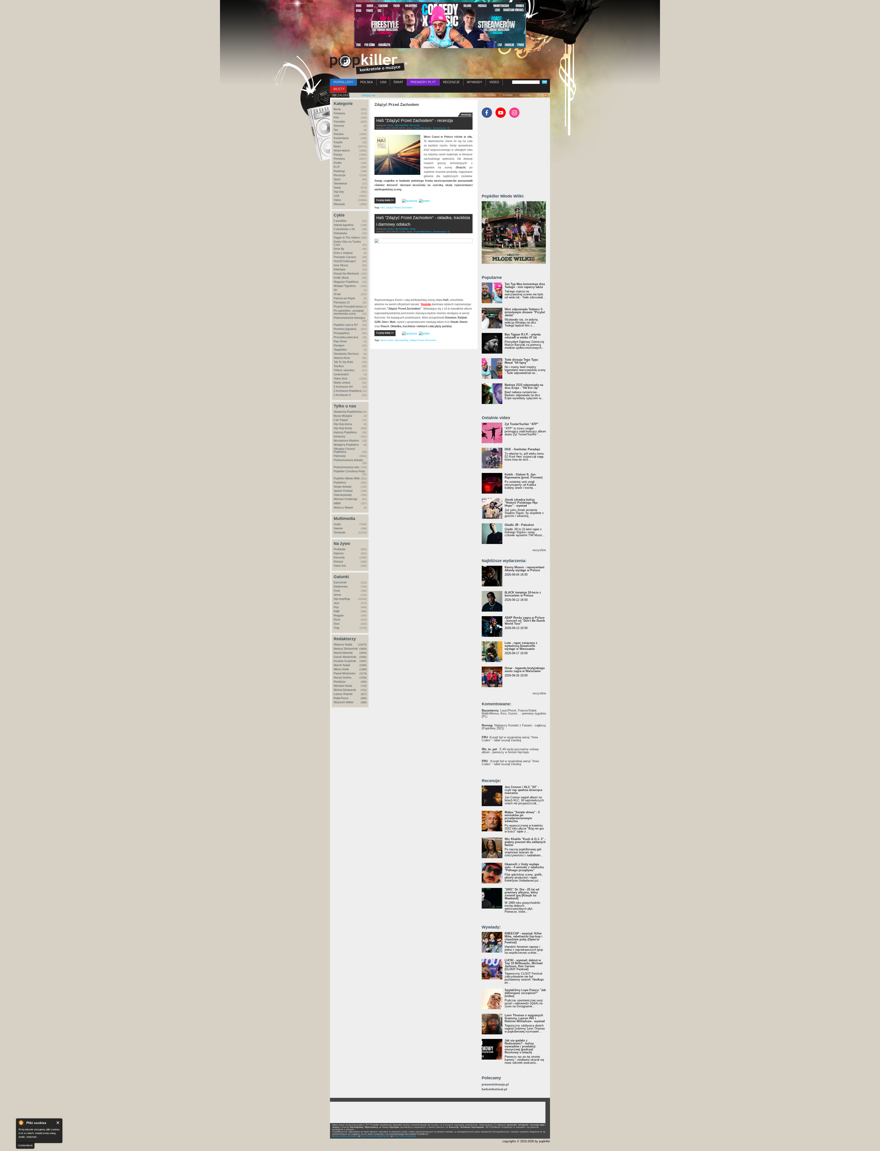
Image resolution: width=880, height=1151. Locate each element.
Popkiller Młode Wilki (347, 478)
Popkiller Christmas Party (349, 471)
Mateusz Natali (343, 644)
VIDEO (494, 82)
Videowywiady (343, 495)
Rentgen (339, 345)
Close (58, 1122)
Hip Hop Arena (343, 424)
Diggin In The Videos (347, 237)
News (337, 146)
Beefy (337, 109)
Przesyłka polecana (346, 337)
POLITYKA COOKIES (404, 1136)
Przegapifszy (342, 333)
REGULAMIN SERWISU (345, 1136)
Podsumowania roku (346, 467)
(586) (364, 702)
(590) (364, 698)
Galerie (338, 528)
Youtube (426, 304)
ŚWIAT (398, 82)
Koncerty (339, 557)
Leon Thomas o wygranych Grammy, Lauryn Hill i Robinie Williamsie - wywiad (525, 1018)
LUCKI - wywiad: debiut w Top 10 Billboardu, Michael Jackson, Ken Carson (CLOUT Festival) (524, 965)
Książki (338, 142)
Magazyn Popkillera (346, 281)
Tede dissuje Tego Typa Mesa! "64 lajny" (521, 361)
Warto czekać (342, 382)
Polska (338, 154)
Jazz (336, 603)
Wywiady (339, 204)
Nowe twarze (342, 150)
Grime (337, 594)
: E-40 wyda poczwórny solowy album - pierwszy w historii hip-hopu (510, 750)
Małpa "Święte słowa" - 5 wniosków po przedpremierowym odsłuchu (522, 816)
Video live (340, 565)
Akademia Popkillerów (348, 411)
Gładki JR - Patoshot (519, 525)
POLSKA (366, 82)
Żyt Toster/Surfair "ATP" (522, 424)
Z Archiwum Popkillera (347, 391)
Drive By (339, 248)
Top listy (339, 191)
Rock (337, 619)
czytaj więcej (25, 1145)
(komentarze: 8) (441, 128)
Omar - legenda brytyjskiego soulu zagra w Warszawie (525, 669)
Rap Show (340, 341)
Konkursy (339, 436)
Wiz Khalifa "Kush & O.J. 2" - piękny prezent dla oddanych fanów (525, 842)
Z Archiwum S (342, 395)
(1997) (363, 661)
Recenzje (340, 175)
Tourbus (339, 366)
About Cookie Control (20, 1122)
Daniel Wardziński (345, 657)
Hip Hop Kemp (343, 428)
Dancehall (340, 582)
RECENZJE (451, 82)
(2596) (363, 657)
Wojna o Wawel (343, 507)
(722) (364, 685)
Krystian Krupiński (345, 661)
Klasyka (339, 134)
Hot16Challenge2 (345, 261)
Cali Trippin (341, 420)
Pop (336, 607)
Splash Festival (343, 490)
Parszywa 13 (342, 302)
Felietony (339, 113)
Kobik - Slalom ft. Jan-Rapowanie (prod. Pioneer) (523, 476)
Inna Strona (341, 265)
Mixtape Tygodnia (345, 286)
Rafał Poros (341, 698)
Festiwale (340, 549)
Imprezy (339, 553)
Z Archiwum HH (343, 386)
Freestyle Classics (345, 257)
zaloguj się (368, 95)
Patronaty (490, 95)
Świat (337, 187)
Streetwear (340, 183)
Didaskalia (340, 233)
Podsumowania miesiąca (349, 317)
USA (383, 82)
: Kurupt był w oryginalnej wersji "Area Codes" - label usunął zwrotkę (510, 739)
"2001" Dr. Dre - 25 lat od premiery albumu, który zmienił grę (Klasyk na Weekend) (522, 894)
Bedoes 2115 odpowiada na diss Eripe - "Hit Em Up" (524, 386)
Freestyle (339, 121)
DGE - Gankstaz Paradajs (522, 449)
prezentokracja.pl (495, 1084)
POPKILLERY (343, 82)
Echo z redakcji (343, 253)
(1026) (363, 677)
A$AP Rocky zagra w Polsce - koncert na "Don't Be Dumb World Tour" (525, 620)
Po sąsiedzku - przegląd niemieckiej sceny (349, 312)
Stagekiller (340, 349)
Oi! (335, 290)
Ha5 (382, 207)
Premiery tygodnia (345, 329)
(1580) (363, 665)
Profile (338, 163)
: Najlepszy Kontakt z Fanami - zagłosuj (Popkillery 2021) (514, 727)
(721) (364, 690)
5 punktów (340, 221)
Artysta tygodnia (344, 225)
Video (337, 200)
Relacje (338, 561)
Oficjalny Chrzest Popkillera (344, 450)
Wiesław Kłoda (343, 685)
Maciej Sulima (342, 677)
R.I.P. (337, 167)
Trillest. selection (344, 370)
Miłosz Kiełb (341, 669)
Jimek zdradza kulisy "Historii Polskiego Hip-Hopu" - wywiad (521, 502)
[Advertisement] (516, 158)
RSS (541, 95)
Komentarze (341, 138)
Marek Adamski (343, 652)
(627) (364, 694)
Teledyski (339, 532)
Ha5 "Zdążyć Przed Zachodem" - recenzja (414, 120)
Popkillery (340, 482)
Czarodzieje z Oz (344, 229)
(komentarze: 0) (441, 231)
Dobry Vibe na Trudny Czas (347, 243)
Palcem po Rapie (344, 298)
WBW (337, 503)
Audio (337, 524)
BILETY (338, 89)
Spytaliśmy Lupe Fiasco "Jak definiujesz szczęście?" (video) (525, 993)
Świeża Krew (342, 358)
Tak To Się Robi (343, 362)
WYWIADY (474, 82)
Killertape (340, 269)
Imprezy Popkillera (345, 432)
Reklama (525, 95)
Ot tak (337, 294)
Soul (336, 623)
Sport (337, 179)
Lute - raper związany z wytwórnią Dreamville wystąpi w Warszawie (521, 646)
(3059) (363, 652)
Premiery (339, 158)
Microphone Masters (346, 440)
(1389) (363, 669)
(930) (364, 681)
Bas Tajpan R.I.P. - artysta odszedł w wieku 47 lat (523, 336)
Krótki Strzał (341, 277)
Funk (337, 590)
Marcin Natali (342, 665)
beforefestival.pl (494, 1089)
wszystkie (539, 550)
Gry (336, 130)
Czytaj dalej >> (385, 200)
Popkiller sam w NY (346, 325)
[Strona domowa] (367, 64)
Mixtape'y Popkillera (346, 444)
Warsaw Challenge (346, 499)
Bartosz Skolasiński (346, 648)
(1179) (363, 673)
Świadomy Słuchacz (346, 353)
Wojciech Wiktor (344, 702)
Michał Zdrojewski (345, 690)
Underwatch (341, 374)
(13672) (362, 644)
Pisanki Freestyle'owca (348, 306)
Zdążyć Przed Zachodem (399, 207)
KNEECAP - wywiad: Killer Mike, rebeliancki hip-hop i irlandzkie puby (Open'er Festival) (523, 938)
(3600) (363, 648)
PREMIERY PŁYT (423, 82)
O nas (473, 95)
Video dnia (340, 378)
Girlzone (339, 125)
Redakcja (340, 681)
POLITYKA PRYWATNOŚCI (375, 1136)
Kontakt (507, 95)
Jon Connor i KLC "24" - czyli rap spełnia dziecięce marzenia (523, 790)
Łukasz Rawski (343, 694)
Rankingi (339, 171)
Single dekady (343, 486)
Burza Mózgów (343, 416)
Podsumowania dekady (348, 460)
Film (336, 117)
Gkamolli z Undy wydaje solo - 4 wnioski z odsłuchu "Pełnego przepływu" (524, 867)
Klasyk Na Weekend (346, 273)
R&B (336, 611)
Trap (336, 627)
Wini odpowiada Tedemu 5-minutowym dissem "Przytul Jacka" (525, 312)
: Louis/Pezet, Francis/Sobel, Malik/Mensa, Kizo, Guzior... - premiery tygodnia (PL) (514, 713)
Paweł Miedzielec (345, 673)
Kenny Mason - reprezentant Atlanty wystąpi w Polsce (524, 569)
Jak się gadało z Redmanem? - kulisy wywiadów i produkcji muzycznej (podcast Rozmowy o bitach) (520, 1046)
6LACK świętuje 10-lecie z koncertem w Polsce (523, 594)
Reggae (339, 615)
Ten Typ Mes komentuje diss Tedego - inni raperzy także (525, 285)
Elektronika (341, 586)
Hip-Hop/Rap (342, 599)
